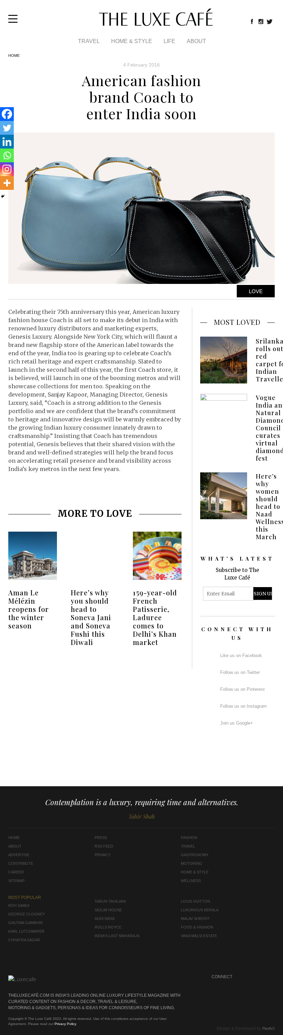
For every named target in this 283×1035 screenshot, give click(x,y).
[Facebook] (7, 114)
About (196, 41)
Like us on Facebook (241, 655)
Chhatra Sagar (24, 940)
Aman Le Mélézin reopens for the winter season (28, 609)
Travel (89, 41)
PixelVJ (268, 1028)
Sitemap (16, 881)
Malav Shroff (195, 918)
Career (16, 872)
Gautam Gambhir (25, 923)
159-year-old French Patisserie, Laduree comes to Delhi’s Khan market (155, 617)
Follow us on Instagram (243, 706)
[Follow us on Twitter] (270, 21)
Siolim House (108, 910)
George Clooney (26, 914)
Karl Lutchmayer (26, 931)
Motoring (191, 863)
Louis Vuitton (195, 901)
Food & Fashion (197, 927)
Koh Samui (18, 905)
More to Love (95, 513)
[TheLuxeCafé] (156, 23)
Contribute (20, 863)
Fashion (189, 838)
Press (101, 838)
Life (169, 41)
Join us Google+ (236, 723)
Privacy (102, 855)
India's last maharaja (117, 936)
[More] (7, 183)
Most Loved (237, 322)
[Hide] (3, 196)
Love (256, 291)
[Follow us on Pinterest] (256, 985)
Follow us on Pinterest (242, 689)
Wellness (191, 881)
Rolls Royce (108, 927)
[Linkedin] (7, 141)
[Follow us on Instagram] (261, 21)
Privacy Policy (65, 1024)
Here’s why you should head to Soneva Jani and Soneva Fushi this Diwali (91, 617)
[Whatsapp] (7, 155)
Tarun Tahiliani (110, 901)
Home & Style (131, 41)
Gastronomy (194, 855)
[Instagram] (7, 169)
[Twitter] (7, 128)
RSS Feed (104, 846)
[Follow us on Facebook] (252, 21)
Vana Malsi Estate (199, 936)
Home (14, 55)
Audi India (105, 918)
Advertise (18, 855)
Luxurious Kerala (199, 910)
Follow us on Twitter (240, 672)
